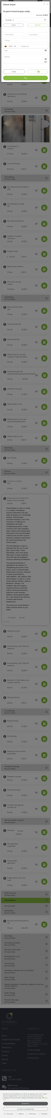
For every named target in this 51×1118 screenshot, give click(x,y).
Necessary (10, 1114)
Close (14, 72)
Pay (25, 78)
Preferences (32, 1114)
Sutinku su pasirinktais (25, 1109)
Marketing (44, 1114)
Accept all (25, 1103)
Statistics (21, 1114)
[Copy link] (44, 4)
